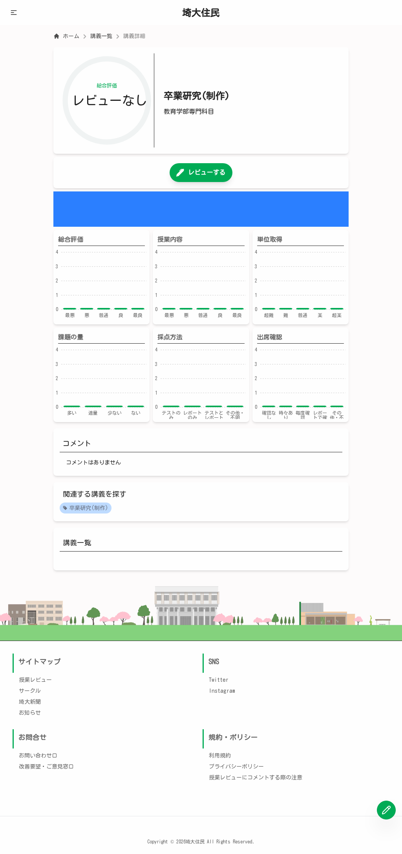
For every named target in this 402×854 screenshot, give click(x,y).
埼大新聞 (30, 702)
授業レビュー (35, 680)
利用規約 (220, 755)
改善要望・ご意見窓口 (46, 766)
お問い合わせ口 (38, 755)
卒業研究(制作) (88, 508)
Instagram (222, 691)
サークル (30, 691)
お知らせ (30, 713)
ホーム (71, 36)
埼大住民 (201, 12)
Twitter (218, 680)
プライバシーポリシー (236, 766)
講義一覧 (101, 36)
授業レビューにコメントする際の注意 (255, 777)
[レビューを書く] (386, 810)
